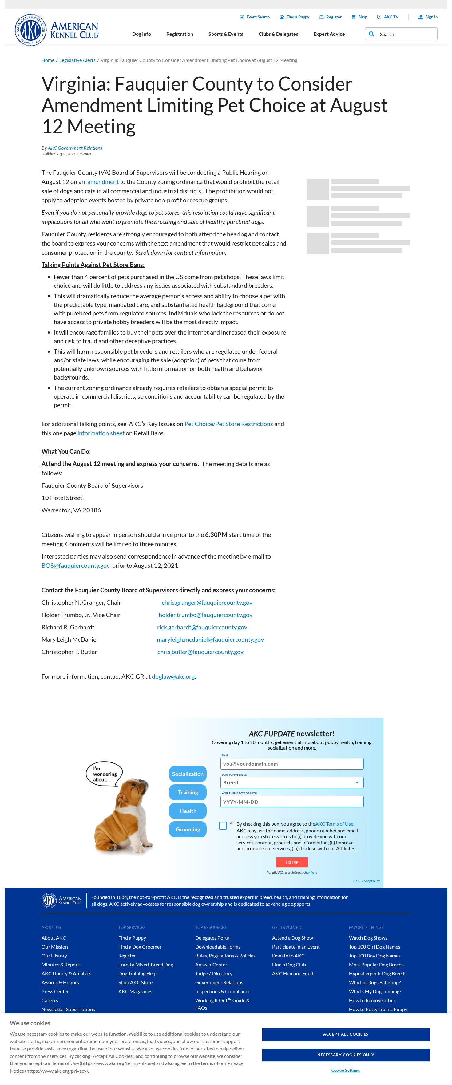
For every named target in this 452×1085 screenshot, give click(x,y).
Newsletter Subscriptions (68, 1009)
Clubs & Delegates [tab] (278, 34)
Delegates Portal (213, 938)
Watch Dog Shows (368, 938)
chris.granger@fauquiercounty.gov (207, 602)
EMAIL (225, 755)
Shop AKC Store (135, 982)
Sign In (432, 16)
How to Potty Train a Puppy (378, 1009)
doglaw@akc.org (173, 676)
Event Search (258, 16)
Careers (50, 1000)
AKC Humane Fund (292, 973)
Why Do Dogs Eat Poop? (375, 982)
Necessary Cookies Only (345, 1054)
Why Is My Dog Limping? (375, 991)
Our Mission (55, 946)
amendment (102, 181)
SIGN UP (292, 862)
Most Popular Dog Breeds (376, 964)
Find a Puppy (298, 16)
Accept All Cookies (345, 1034)
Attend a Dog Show (292, 938)
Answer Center (211, 964)
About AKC (54, 938)
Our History (54, 955)
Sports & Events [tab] (225, 34)
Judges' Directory (213, 973)
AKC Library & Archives (66, 973)
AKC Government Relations (75, 148)
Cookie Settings (345, 1070)
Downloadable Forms (217, 946)
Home (48, 60)
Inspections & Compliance (222, 991)
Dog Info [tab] (141, 34)
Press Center (55, 991)
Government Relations (219, 982)
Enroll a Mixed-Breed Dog (145, 964)
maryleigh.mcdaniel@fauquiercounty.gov (210, 639)
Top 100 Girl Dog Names (374, 946)
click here (310, 872)
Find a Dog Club (289, 964)
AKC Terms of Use (334, 824)
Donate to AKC (288, 955)
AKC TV (391, 16)
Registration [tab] (179, 34)
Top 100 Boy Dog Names (375, 955)
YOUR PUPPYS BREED (234, 774)
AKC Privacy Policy (366, 881)
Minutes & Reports (61, 964)
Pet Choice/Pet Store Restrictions (228, 423)
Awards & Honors (60, 982)
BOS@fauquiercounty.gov (76, 565)
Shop (363, 16)
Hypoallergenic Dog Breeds (377, 973)
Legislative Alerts (77, 60)
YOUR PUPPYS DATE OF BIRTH (239, 793)
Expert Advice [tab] (329, 34)
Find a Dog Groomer (139, 946)
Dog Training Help (137, 973)
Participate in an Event (296, 946)
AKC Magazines (135, 991)
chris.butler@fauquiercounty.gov (200, 651)
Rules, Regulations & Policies (225, 955)
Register (334, 16)
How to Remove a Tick (372, 1000)
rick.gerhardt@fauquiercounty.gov (202, 627)
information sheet (101, 433)
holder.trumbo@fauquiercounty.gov (205, 614)
